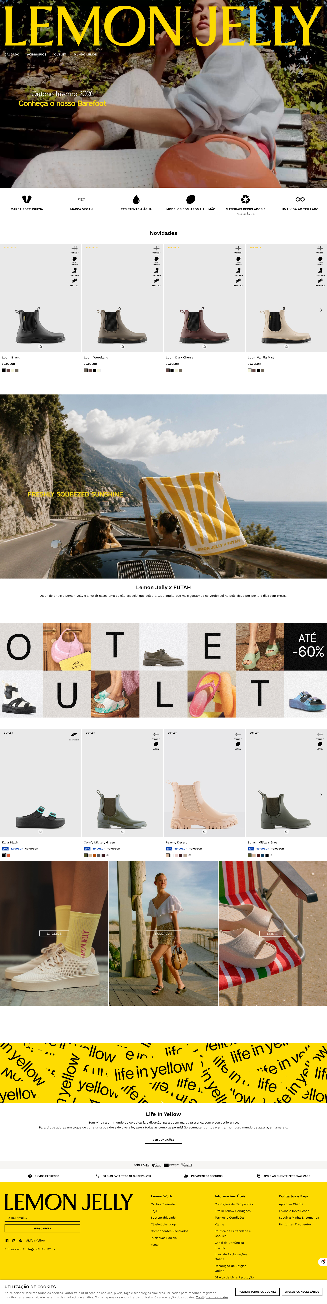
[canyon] (94, 855)
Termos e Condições (229, 1217)
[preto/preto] (4, 370)
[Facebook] (7, 1240)
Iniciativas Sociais (164, 1238)
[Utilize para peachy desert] (204, 783)
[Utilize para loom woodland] (122, 298)
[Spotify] (20, 1240)
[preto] (4, 855)
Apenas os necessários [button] (302, 1291)
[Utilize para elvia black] (40, 783)
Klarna (219, 1224)
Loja (154, 1211)
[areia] (90, 855)
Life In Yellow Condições (233, 1211)
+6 (107, 855)
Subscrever (42, 1228)
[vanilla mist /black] (12, 370)
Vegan (155, 1244)
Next (321, 310)
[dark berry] (258, 855)
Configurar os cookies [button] (212, 1297)
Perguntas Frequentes (295, 1224)
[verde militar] (86, 855)
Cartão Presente (163, 1204)
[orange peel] (8, 855)
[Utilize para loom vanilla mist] (286, 298)
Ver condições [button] (163, 1139)
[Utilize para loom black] (40, 298)
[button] (41, 346)
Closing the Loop (163, 1224)
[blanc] (172, 855)
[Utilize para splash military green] (286, 783)
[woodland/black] (17, 370)
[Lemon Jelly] (69, 1202)
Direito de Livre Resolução (234, 1277)
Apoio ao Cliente (291, 1204)
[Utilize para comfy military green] (122, 783)
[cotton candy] (176, 855)
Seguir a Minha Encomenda (299, 1217)
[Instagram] (13, 1240)
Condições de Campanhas (234, 1204)
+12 (190, 855)
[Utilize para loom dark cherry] (204, 298)
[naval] (263, 855)
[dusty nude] (185, 855)
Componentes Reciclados (169, 1231)
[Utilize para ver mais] (163, 486)
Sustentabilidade (163, 1217)
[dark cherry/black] (8, 370)
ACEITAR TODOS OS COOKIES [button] (257, 1291)
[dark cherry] (103, 855)
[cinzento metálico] (99, 855)
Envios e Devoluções (294, 1211)
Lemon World (162, 1196)
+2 (270, 855)
